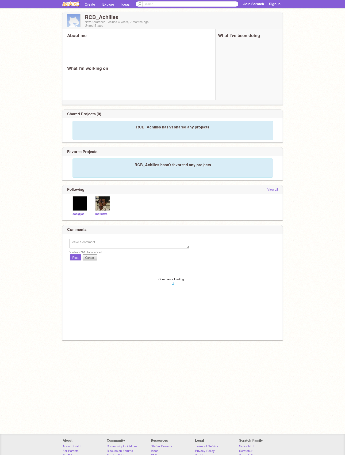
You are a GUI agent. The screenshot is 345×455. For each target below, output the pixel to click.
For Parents (71, 450)
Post (75, 257)
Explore (108, 4)
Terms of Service (206, 446)
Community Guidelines (122, 446)
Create (90, 4)
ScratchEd (246, 446)
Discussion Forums (120, 450)
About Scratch (72, 446)
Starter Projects (161, 446)
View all (272, 189)
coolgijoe (78, 214)
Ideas (125, 4)
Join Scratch (253, 3)
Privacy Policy (205, 450)
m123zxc (101, 214)
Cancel (90, 257)
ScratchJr (245, 450)
